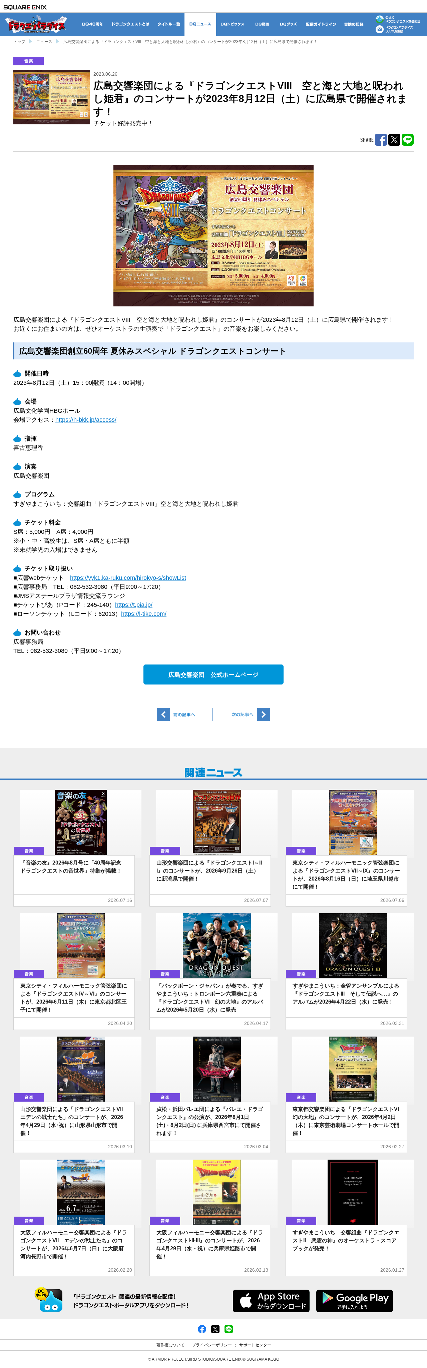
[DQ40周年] (92, 24)
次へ (242, 714)
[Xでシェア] (215, 1329)
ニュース (44, 41)
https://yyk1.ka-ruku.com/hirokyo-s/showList (128, 577)
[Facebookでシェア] (202, 1329)
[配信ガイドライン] (321, 24)
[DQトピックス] (232, 24)
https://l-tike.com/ (143, 613)
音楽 (28, 61)
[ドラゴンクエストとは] (130, 24)
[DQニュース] (200, 24)
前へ (184, 714)
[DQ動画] (262, 24)
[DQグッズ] (288, 24)
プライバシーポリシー (212, 1345)
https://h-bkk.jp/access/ (85, 419)
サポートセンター (255, 1345)
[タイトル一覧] (169, 24)
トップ (19, 41)
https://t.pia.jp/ (133, 604)
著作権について (170, 1345)
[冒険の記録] (354, 24)
